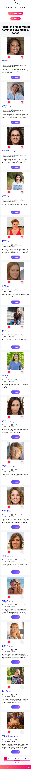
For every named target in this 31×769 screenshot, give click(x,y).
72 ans (16, 736)
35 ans (16, 152)
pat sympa (5, 645)
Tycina (4, 555)
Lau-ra (4, 420)
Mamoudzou (5, 62)
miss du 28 (5, 150)
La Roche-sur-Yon (7, 736)
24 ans (9, 287)
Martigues (5, 602)
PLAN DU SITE (18, 767)
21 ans (9, 197)
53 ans (9, 242)
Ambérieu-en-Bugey (8, 422)
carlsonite (5, 375)
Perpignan (5, 107)
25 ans (12, 557)
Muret (3, 512)
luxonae (4, 240)
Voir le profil (15, 77)
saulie (4, 330)
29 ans (13, 62)
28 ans (11, 602)
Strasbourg (5, 557)
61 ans (9, 512)
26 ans (12, 377)
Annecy (4, 332)
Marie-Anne (5, 735)
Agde (3, 691)
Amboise (4, 646)
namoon (4, 285)
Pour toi (4, 105)
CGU (11, 767)
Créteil (4, 287)
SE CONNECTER (15, 18)
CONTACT (27, 767)
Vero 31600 (5, 510)
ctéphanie (5, 600)
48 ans (9, 691)
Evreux (4, 197)
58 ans (14, 467)
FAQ (7, 767)
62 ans (11, 646)
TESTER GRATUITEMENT (15, 13)
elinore (4, 465)
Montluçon (5, 377)
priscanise (5, 195)
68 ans (11, 107)
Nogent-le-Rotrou (7, 152)
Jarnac (4, 242)
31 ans (10, 332)
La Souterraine (6, 467)
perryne (4, 690)
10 (18, 762)
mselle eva (5, 60)
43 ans (17, 422)
